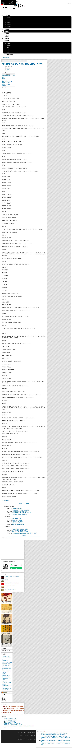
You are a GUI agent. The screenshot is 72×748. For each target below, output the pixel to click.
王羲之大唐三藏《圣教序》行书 (10, 722)
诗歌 (8, 712)
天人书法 (20, 732)
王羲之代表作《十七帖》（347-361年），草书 (12, 723)
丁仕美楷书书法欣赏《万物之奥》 (19, 511)
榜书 (9, 710)
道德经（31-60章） (6, 83)
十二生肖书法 (21, 708)
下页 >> (7, 500)
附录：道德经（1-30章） (7, 81)
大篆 (3, 710)
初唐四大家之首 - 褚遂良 (17, 521)
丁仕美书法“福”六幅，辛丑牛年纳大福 (11, 583)
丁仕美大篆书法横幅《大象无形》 (19, 514)
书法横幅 (12, 708)
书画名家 (9, 69)
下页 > (27, 503)
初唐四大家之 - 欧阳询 (17, 520)
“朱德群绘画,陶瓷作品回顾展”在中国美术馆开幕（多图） (24, 533)
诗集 (10, 712)
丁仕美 (3, 706)
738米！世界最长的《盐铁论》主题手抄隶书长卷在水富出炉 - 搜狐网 (54, 736)
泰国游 (31, 739)
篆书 (21, 710)
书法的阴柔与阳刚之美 (6, 675)
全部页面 (4, 85)
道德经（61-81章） (6, 84)
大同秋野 (6, 579)
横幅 (12, 710)
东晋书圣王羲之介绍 (16, 519)
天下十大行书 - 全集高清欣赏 (9, 721)
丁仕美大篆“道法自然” (17, 508)
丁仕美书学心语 (5, 660)
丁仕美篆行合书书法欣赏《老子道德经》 (21, 510)
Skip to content (6, 57)
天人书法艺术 (20, 735)
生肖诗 (16, 710)
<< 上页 (3, 500)
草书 (4, 712)
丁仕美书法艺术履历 (5, 656)
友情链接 (29, 732)
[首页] (5, 13)
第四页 (3, 80)
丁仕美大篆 (8, 706)
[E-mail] (5, 72)
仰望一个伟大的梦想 (5, 677)
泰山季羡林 (4, 673)
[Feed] (4, 692)
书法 (5, 708)
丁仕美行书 (17, 706)
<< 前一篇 (24, 535)
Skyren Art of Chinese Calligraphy (31, 735)
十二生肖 (16, 708)
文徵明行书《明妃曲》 (17, 523)
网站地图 (33, 732)
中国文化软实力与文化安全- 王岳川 (20, 529)
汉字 (14, 710)
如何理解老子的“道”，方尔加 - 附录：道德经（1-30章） (23, 64)
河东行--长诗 (4, 681)
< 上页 (20, 503)
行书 (6, 712)
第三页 (3, 78)
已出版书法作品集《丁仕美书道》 (10, 718)
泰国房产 (34, 739)
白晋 (19, 710)
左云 (5, 710)
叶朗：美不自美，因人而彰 (18, 524)
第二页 (3, 77)
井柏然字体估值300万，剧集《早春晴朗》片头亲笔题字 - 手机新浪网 (54, 733)
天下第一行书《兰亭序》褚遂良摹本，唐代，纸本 (13, 724)
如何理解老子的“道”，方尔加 (8, 75)
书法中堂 (8, 708)
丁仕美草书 (13, 706)
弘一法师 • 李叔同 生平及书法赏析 (10, 720)
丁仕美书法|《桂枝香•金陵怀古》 (10, 589)
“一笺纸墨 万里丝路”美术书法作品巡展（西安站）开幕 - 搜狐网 (53, 734)
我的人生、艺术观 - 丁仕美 (7, 662)
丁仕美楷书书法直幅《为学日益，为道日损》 (22, 512)
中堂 (2, 708)
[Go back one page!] (1, 61)
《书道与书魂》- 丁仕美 (6, 663)
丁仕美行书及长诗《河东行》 (9, 586)
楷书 (7, 710)
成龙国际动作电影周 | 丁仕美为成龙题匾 (11, 576)
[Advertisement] (12, 549)
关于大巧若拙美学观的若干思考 (19, 530)
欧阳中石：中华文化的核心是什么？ (20, 531)
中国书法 (21, 706)
